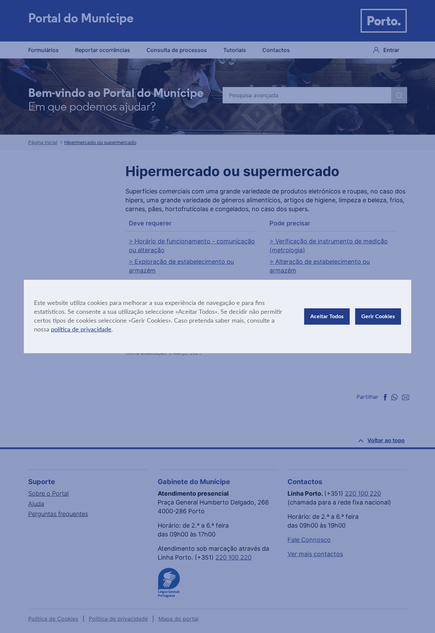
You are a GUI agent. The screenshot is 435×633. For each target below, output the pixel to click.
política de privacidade (81, 330)
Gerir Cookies (378, 316)
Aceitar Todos (327, 316)
